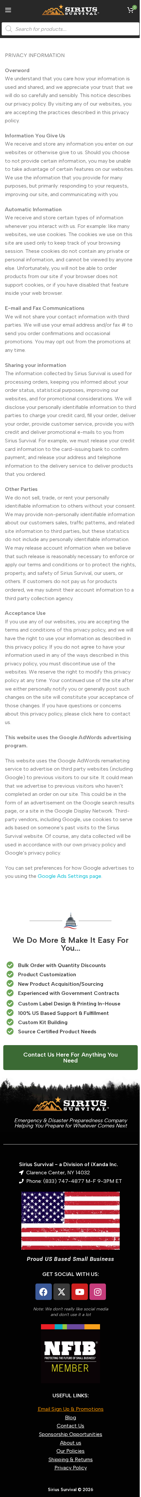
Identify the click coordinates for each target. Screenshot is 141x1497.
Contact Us (70, 1426)
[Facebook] (43, 1292)
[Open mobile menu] (8, 9)
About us (70, 1443)
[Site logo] (70, 9)
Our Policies (70, 1451)
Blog (70, 1417)
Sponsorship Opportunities (70, 1434)
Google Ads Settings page (69, 876)
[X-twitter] (61, 1292)
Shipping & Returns (71, 1459)
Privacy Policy (70, 1468)
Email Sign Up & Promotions (71, 1409)
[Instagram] (98, 1292)
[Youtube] (79, 1292)
